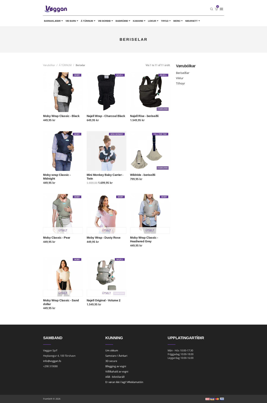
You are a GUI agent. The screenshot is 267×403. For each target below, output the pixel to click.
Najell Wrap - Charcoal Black (106, 116)
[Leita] (211, 9)
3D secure (111, 361)
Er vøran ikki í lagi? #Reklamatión (124, 382)
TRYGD (164, 21)
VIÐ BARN (71, 21)
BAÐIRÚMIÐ (122, 21)
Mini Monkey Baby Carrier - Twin (105, 176)
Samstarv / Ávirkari (116, 355)
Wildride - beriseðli (142, 174)
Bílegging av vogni (115, 366)
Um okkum (111, 350)
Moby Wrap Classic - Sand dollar (61, 302)
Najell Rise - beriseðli (144, 116)
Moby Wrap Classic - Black (61, 116)
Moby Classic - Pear (56, 237)
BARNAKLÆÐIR (52, 21)
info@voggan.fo (52, 361)
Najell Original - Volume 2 (104, 300)
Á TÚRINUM (87, 21)
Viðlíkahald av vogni (116, 371)
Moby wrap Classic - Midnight (57, 176)
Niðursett (191, 21)
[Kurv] (216, 9)
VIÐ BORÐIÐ (104, 21)
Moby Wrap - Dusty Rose (104, 237)
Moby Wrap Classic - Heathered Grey (144, 239)
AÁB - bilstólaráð (115, 377)
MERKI (176, 21)
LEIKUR (152, 21)
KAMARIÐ (138, 21)
